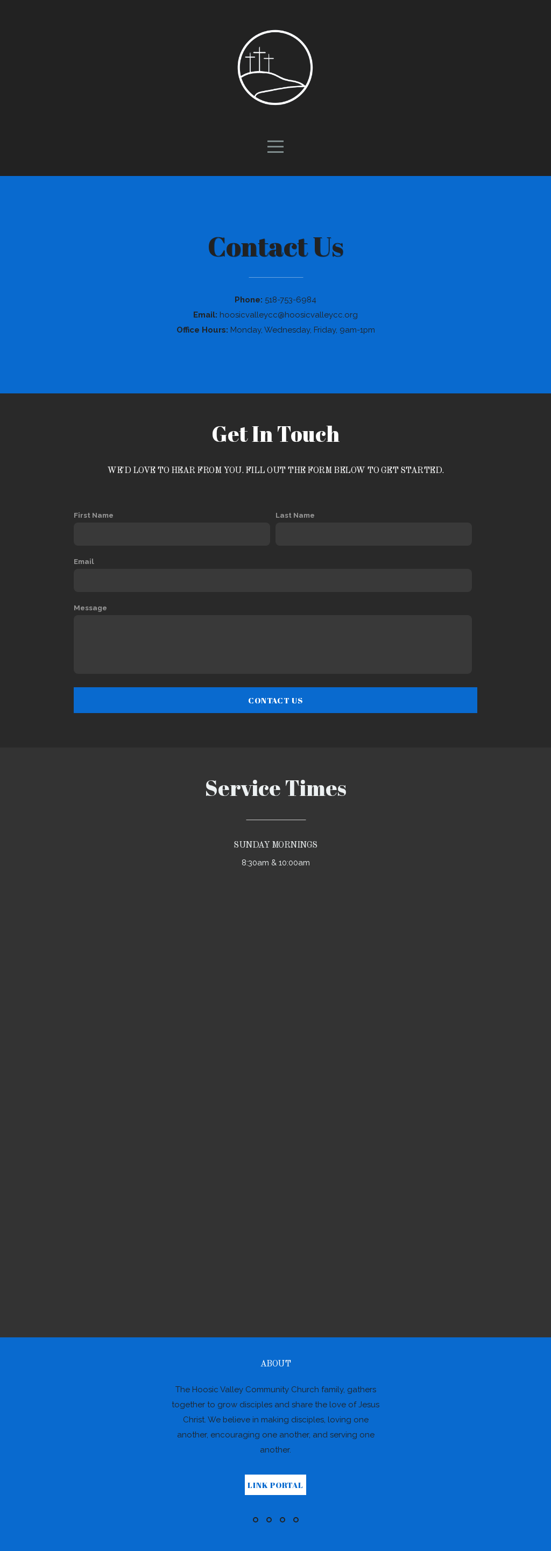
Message (90, 607)
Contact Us (275, 700)
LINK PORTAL (275, 1484)
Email (84, 561)
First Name (94, 515)
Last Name (295, 515)
